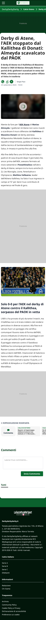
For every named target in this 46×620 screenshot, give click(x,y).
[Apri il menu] (3, 2)
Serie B (5, 566)
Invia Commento (32, 473)
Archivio (5, 601)
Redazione (6, 585)
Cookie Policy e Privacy (11, 608)
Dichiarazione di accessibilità (14, 611)
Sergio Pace (21, 82)
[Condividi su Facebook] (7, 81)
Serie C (5, 569)
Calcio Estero (28, 9)
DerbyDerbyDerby (10, 9)
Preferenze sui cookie (11, 614)
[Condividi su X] (11, 81)
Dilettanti (6, 573)
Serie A (5, 563)
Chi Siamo (6, 589)
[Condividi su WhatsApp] (2, 81)
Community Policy (9, 605)
